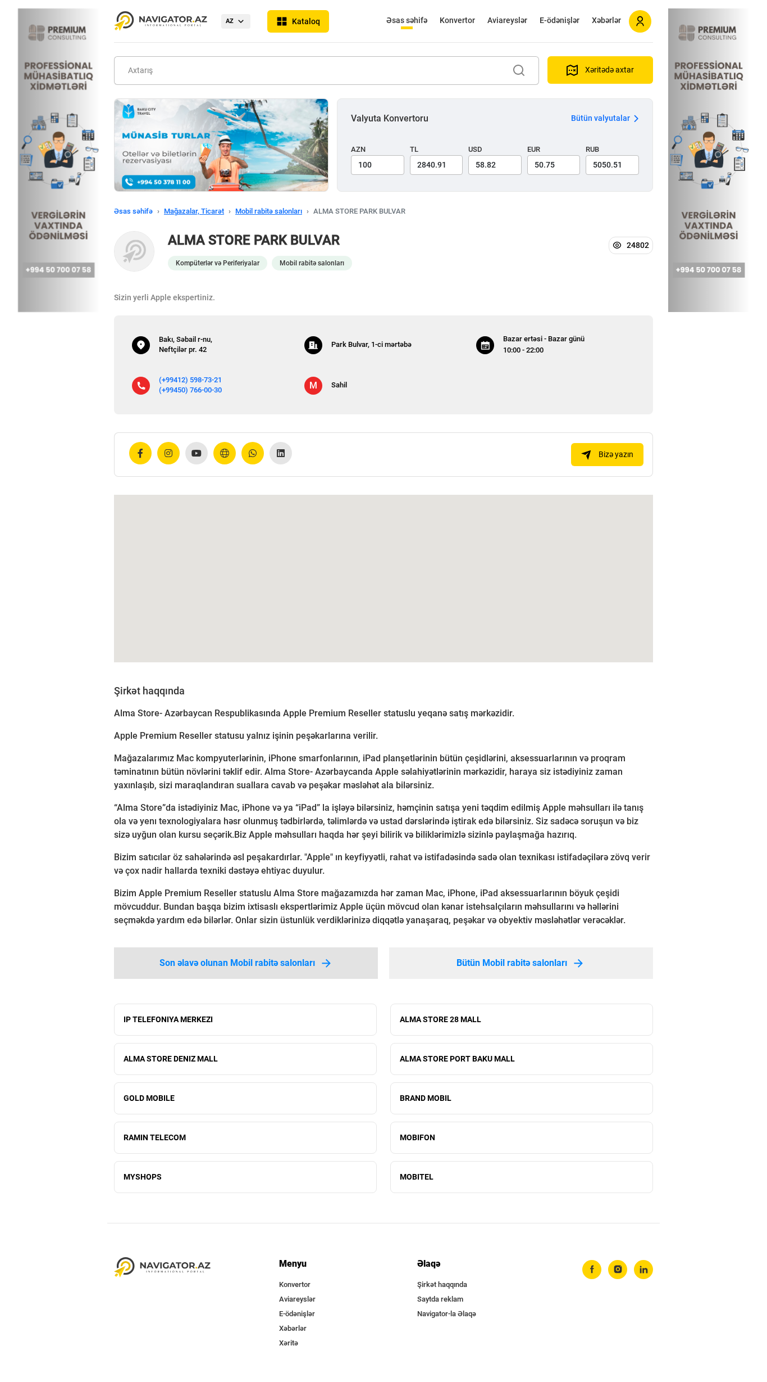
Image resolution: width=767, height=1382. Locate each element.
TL (414, 149)
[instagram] (617, 1269)
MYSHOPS (143, 1176)
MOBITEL (416, 1176)
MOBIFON (417, 1137)
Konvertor (457, 20)
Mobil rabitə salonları (268, 211)
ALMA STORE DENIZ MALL (171, 1058)
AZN (358, 149)
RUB (592, 149)
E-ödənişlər (559, 20)
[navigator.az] (162, 1267)
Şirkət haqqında (442, 1284)
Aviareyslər (507, 20)
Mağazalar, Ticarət (194, 211)
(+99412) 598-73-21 (190, 380)
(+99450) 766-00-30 (190, 390)
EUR (533, 149)
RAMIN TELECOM (155, 1137)
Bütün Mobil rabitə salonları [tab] (511, 963)
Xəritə (288, 1343)
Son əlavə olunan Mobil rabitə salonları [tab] (237, 963)
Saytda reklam (440, 1299)
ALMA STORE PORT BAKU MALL (457, 1058)
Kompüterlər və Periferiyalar (217, 263)
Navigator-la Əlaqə (446, 1313)
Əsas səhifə (406, 20)
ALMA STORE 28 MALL (440, 1019)
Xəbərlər (606, 20)
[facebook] (591, 1269)
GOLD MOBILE (149, 1098)
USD (475, 149)
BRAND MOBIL (425, 1098)
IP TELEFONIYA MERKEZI (168, 1019)
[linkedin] (643, 1269)
